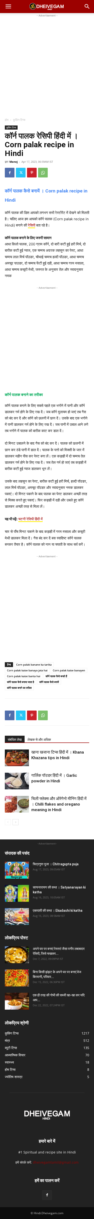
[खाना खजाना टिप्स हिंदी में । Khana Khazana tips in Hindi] (17, 757)
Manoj (13, 161)
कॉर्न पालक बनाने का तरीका (19, 688)
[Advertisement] (47, 65)
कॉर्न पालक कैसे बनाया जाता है (20, 682)
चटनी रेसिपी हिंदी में (30, 519)
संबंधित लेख (15, 740)
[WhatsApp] (43, 172)
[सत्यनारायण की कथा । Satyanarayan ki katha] (17, 893)
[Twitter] (21, 172)
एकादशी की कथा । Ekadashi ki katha (57, 910)
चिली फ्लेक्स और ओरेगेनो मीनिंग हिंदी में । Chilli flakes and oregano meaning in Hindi (59, 804)
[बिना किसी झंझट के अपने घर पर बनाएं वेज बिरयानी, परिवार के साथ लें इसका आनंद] (17, 977)
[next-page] (16, 822)
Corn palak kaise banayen (69, 670)
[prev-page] (8, 822)
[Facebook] (9, 172)
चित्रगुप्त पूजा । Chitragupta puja (56, 864)
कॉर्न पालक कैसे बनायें (49, 682)
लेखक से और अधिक (39, 740)
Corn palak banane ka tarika (34, 664)
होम (6, 120)
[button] (8, 6)
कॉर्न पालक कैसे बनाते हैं (56, 676)
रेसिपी (31, 225)
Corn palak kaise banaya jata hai (27, 670)
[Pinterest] (32, 172)
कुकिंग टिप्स (19, 120)
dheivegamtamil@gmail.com (56, 1162)
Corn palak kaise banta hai (23, 676)
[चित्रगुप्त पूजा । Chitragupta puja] (17, 870)
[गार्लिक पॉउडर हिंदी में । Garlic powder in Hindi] (17, 781)
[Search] (87, 6)
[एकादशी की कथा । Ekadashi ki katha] (17, 916)
